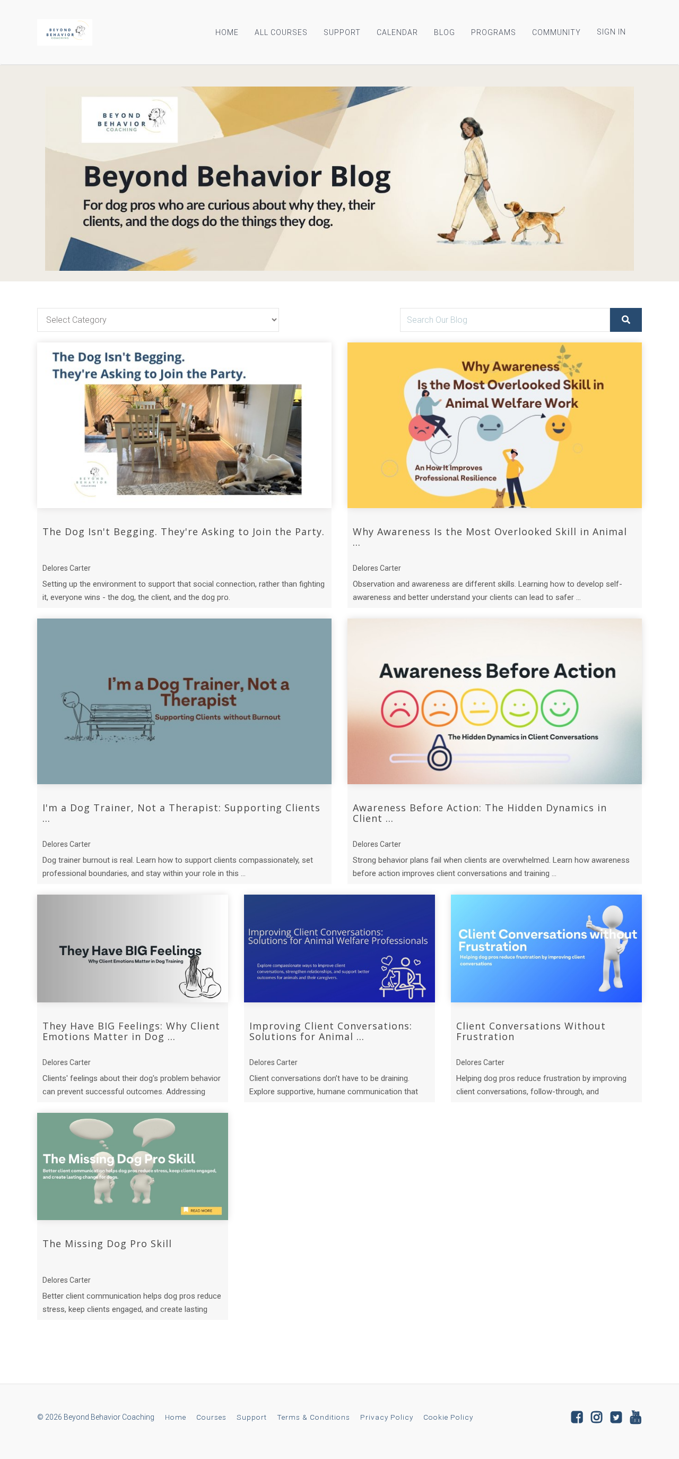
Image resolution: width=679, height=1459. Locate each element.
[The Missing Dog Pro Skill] (132, 1167)
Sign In (611, 32)
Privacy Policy (386, 1417)
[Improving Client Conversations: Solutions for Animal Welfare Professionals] (339, 948)
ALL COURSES (281, 32)
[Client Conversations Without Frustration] (546, 948)
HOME (227, 32)
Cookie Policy (448, 1417)
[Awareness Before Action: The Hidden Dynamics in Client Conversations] (494, 701)
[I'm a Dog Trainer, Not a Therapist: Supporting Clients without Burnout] (184, 701)
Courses (211, 1417)
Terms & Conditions (313, 1417)
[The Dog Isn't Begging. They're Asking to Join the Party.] (184, 425)
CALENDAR (397, 32)
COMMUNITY (556, 32)
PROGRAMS (493, 32)
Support (252, 1417)
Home (175, 1417)
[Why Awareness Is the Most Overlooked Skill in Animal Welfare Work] (494, 425)
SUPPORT (342, 32)
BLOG (444, 32)
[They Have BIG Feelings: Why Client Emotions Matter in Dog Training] (132, 948)
